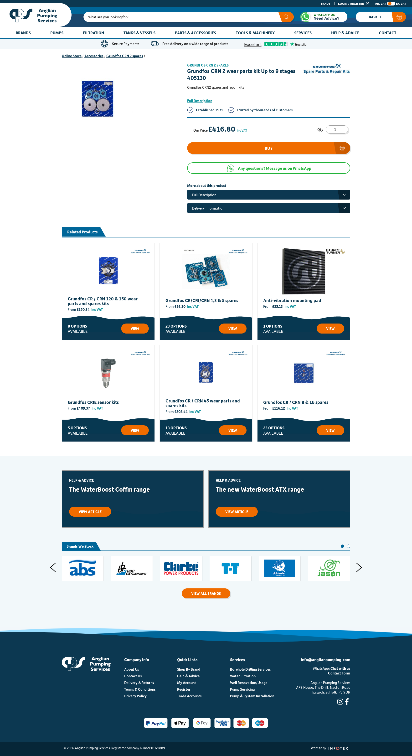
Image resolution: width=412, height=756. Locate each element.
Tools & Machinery (255, 32)
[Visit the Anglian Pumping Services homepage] (36, 15)
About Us (131, 669)
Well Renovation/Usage (248, 682)
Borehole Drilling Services (250, 669)
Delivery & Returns (139, 682)
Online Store (72, 55)
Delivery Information (208, 208)
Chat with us (340, 668)
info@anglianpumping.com (325, 659)
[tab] (342, 546)
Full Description (199, 100)
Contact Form (339, 673)
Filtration (93, 32)
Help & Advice (345, 32)
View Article (90, 511)
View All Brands (206, 593)
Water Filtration (243, 676)
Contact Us (133, 676)
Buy (269, 148)
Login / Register (351, 3)
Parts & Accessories (195, 32)
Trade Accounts (189, 696)
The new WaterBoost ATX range (260, 489)
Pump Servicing (242, 689)
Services (303, 32)
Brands (23, 32)
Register (184, 689)
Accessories (93, 55)
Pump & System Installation (252, 696)
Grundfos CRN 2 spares (124, 55)
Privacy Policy (135, 696)
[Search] (286, 17)
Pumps (56, 32)
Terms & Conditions (140, 689)
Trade (325, 3)
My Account (186, 682)
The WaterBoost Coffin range (109, 489)
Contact (387, 32)
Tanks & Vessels (139, 32)
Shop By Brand (188, 669)
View (135, 328)
